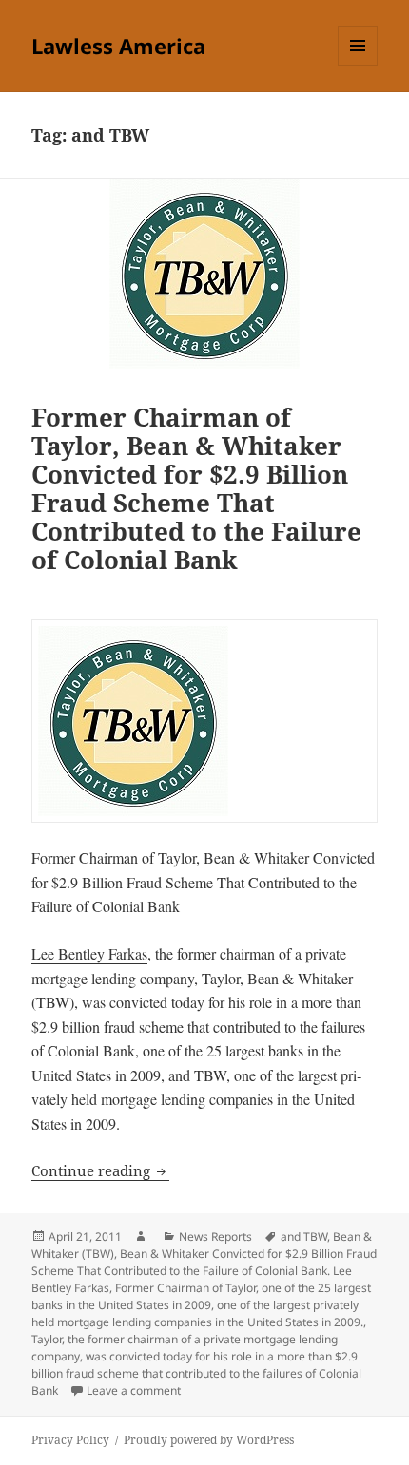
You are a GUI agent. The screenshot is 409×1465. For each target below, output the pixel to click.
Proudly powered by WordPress (209, 1440)
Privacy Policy (70, 1440)
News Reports (215, 1236)
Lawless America (118, 45)
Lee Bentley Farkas (89, 953)
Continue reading (100, 1170)
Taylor (46, 1339)
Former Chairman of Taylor (185, 1288)
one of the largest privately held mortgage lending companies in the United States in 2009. (197, 1313)
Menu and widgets (358, 65)
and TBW (304, 1236)
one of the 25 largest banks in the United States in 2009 (201, 1296)
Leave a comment (134, 1390)
